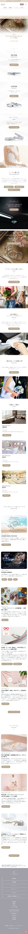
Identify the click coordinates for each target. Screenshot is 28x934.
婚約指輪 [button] (5, 7)
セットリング (14, 885)
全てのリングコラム (14, 855)
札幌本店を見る (7, 435)
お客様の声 (14, 913)
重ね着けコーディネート (14, 189)
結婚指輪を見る (14, 96)
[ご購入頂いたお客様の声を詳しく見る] (14, 377)
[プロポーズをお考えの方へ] (14, 286)
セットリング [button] (16, 7)
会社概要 (14, 919)
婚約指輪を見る (14, 64)
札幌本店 (4, 579)
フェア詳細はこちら (6, 544)
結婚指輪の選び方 (19, 186)
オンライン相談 (14, 907)
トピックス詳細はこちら (7, 663)
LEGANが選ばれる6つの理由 (14, 243)
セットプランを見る (14, 127)
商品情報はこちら (17, 663)
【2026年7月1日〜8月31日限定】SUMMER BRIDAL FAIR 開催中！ (14, 17)
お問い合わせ (11, 925)
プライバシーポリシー (19, 925)
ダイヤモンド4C (14, 209)
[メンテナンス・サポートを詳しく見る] (14, 332)
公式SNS (14, 917)
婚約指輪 (14, 878)
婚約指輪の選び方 (8, 186)
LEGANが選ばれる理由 (14, 41)
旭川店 (10, 579)
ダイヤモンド (14, 889)
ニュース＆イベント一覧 (14, 711)
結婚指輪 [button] (10, 7)
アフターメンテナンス (14, 911)
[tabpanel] (14, 33)
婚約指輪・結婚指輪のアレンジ (14, 896)
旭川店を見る (6, 465)
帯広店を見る (6, 495)
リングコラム (14, 915)
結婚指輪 (14, 881)
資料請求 (6, 925)
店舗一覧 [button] (21, 7)
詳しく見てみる (5, 703)
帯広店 (15, 579)
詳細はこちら (4, 619)
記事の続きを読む (5, 766)
